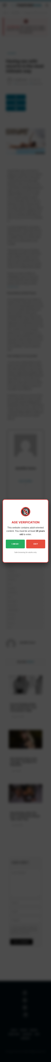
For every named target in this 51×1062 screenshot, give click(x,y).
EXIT (36, 544)
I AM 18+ (15, 544)
